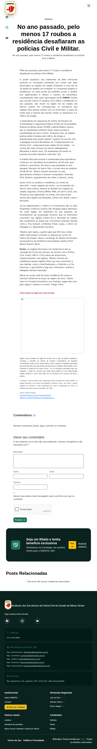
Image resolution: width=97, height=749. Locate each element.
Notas (52, 724)
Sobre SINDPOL (11, 698)
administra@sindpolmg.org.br (36, 652)
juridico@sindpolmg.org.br (29, 659)
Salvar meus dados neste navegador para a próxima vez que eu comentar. (44, 497)
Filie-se (72, 545)
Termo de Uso (14, 740)
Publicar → (20, 519)
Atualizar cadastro (82, 545)
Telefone (17, 482)
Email (52, 471)
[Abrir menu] (88, 5)
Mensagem (18, 452)
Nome (15, 471)
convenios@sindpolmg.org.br (33, 655)
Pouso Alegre (55, 706)
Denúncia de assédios (14, 724)
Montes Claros (56, 702)
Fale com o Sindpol (16, 707)
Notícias (53, 720)
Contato (8, 702)
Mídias (53, 729)
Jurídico (8, 720)
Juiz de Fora (55, 698)
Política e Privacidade (33, 740)
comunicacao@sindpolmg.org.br (36, 666)
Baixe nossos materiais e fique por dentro (22, 729)
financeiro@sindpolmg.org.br (32, 662)
